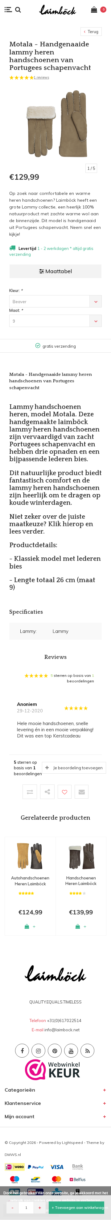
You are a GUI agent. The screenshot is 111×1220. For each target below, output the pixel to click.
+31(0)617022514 (64, 1020)
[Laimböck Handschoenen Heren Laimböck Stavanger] (80, 855)
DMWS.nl (13, 1154)
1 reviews (41, 77)
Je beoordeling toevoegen (78, 767)
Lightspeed (72, 1142)
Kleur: (16, 290)
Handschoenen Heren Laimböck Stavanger (81, 881)
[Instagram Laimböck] (38, 1051)
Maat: (16, 310)
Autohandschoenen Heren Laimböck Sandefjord (30, 881)
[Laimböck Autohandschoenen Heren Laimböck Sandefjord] (30, 855)
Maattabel (58, 271)
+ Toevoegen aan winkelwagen (78, 1207)
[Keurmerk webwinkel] (52, 1069)
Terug (92, 31)
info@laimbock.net (62, 1029)
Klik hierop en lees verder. (51, 527)
